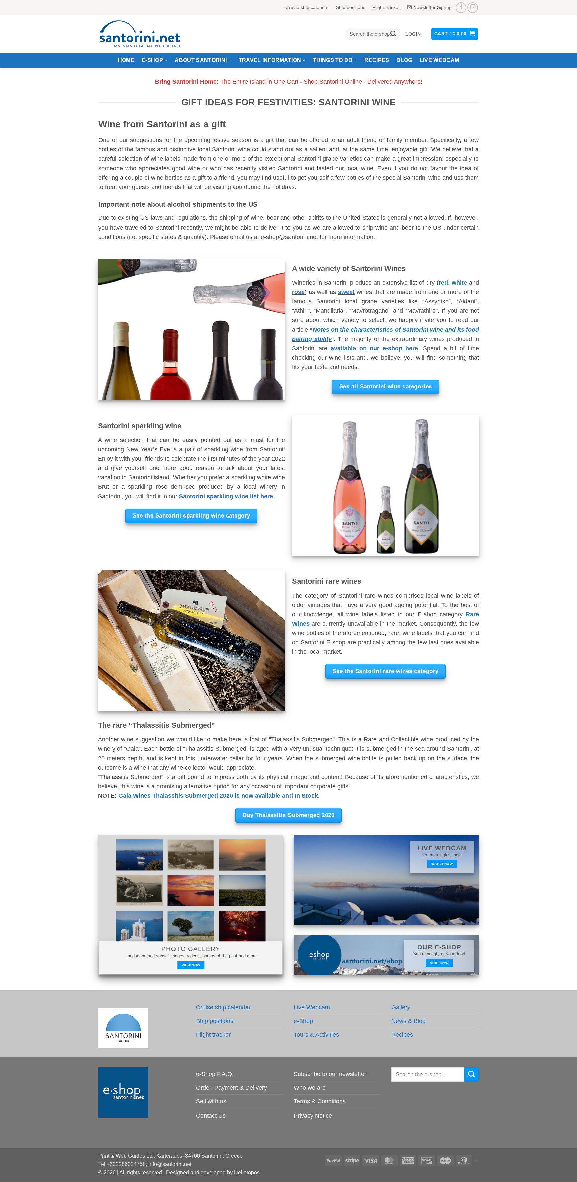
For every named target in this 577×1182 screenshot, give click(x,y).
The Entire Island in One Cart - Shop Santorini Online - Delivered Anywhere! (288, 81)
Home (126, 60)
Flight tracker (386, 7)
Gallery (400, 1007)
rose (298, 292)
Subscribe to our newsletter (330, 1074)
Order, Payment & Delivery (231, 1087)
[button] (413, 34)
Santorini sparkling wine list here (226, 496)
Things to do (333, 60)
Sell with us (211, 1101)
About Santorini (201, 60)
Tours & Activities (316, 1034)
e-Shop (152, 60)
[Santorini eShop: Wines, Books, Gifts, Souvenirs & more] (148, 34)
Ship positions (350, 7)
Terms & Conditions (320, 1101)
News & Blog (408, 1021)
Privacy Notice (313, 1115)
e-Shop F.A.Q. (215, 1074)
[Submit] (393, 34)
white (459, 282)
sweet (346, 292)
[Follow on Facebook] (461, 7)
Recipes (376, 60)
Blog (404, 60)
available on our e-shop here (374, 348)
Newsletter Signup (432, 7)
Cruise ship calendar (307, 7)
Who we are (310, 1087)
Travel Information (270, 60)
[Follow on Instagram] (472, 7)
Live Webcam (439, 60)
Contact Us (211, 1115)
